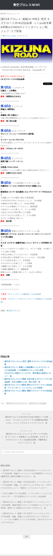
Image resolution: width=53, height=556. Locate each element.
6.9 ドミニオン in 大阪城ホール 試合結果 (24, 294)
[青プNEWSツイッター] (24, 548)
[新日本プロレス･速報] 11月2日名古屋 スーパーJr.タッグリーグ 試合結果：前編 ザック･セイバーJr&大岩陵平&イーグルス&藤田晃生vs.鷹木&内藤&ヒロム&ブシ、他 (26, 473)
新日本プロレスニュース (10, 14)
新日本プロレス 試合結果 (37, 403)
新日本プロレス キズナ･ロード (17, 403)
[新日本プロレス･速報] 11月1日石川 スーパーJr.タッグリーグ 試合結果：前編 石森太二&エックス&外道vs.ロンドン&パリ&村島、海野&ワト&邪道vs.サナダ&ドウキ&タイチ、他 (26, 505)
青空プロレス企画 (9, 36)
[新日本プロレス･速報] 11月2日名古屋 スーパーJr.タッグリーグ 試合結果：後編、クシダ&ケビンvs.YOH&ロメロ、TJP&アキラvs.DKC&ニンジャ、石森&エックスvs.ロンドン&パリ (26, 485)
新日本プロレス (13, 311)
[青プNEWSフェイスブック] (29, 548)
